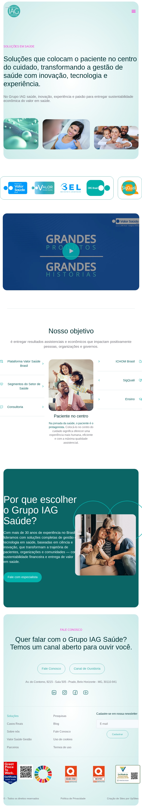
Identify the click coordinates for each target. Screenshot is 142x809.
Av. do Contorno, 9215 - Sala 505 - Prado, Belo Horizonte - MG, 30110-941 (71, 681)
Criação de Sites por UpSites (123, 798)
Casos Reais (15, 723)
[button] (133, 11)
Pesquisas (59, 715)
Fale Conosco (62, 731)
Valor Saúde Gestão (19, 739)
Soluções (13, 715)
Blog (56, 723)
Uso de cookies (62, 739)
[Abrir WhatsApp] (133, 800)
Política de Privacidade (73, 798)
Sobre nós (13, 731)
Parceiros (13, 747)
